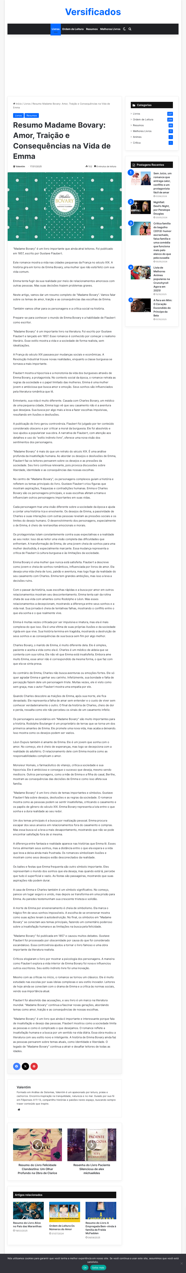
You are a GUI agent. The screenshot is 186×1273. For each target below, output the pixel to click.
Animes (137, 136)
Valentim (20, 166)
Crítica (137, 142)
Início (18, 103)
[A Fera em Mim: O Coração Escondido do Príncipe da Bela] (141, 305)
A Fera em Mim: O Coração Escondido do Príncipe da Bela (162, 308)
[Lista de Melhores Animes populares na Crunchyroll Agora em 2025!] (141, 272)
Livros (56, 28)
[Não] (181, 1263)
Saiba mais (98, 1267)
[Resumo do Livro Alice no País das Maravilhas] (28, 1210)
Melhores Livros (110, 28)
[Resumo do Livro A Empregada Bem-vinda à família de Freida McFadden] (101, 1210)
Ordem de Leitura (73, 28)
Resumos (92, 28)
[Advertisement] (93, 65)
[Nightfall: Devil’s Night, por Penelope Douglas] (141, 207)
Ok (85, 1267)
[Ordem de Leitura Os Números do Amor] (64, 1212)
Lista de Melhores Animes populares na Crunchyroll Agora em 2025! (161, 279)
